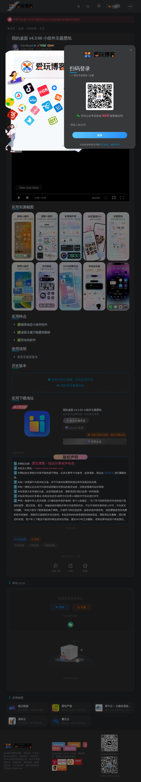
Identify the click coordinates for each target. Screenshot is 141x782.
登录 (99, 135)
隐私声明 (115, 144)
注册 (91, 75)
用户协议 (104, 144)
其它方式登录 (80, 75)
